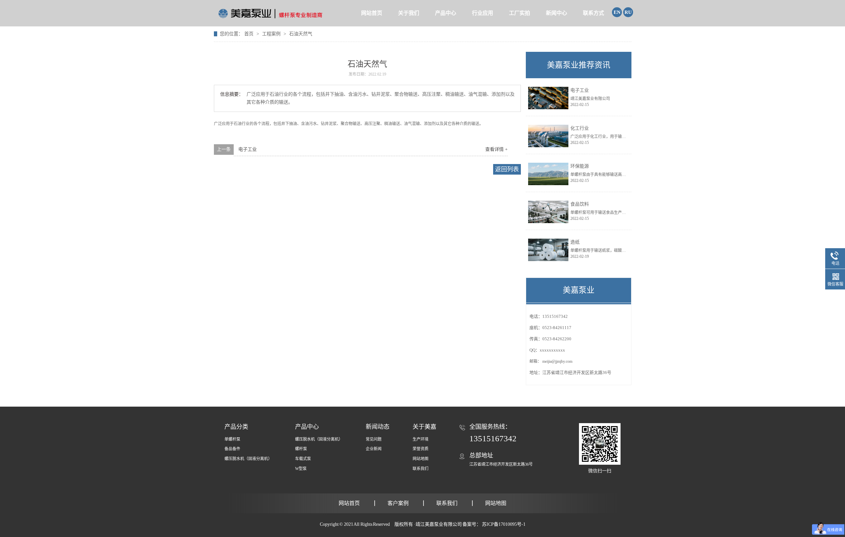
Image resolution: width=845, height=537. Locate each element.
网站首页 (371, 13)
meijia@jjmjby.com (557, 361)
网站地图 (420, 458)
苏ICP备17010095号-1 (503, 524)
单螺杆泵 (232, 439)
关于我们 (408, 13)
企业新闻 (374, 449)
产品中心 (445, 13)
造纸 (575, 242)
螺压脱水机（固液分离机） (248, 458)
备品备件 (232, 449)
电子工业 (247, 149)
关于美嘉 (424, 426)
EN (617, 12)
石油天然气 (300, 33)
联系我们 (420, 468)
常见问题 (374, 439)
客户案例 (398, 503)
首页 (249, 33)
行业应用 (482, 13)
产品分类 (236, 426)
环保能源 (579, 166)
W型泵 (301, 468)
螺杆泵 (301, 449)
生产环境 (420, 439)
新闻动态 (377, 426)
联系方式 (593, 13)
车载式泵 (303, 458)
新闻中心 (556, 13)
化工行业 (579, 128)
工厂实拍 (519, 13)
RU (628, 12)
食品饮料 (579, 204)
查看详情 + (496, 149)
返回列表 (507, 169)
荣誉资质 (420, 449)
